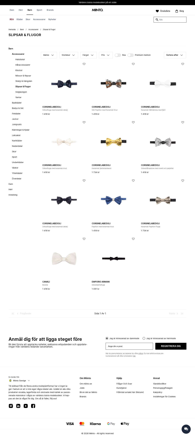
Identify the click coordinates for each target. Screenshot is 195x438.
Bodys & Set (17, 108)
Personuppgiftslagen (163, 388)
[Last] (182, 313)
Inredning (13, 195)
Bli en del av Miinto (88, 392)
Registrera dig (171, 346)
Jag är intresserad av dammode (124, 339)
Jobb (82, 388)
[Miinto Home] (97, 10)
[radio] (107, 338)
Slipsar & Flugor (23, 87)
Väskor (15, 168)
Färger (86, 55)
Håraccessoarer (22, 65)
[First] (13, 313)
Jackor (15, 119)
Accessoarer (39, 20)
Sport (39, 10)
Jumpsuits (17, 125)
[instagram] (11, 406)
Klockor (18, 70)
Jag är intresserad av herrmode (161, 339)
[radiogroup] (146, 338)
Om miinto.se (86, 384)
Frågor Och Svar (124, 384)
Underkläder (18, 162)
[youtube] (25, 406)
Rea (124, 55)
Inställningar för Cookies (164, 397)
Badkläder (17, 103)
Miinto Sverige (19, 380)
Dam (12, 10)
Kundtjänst (121, 388)
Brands (50, 10)
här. (134, 356)
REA (12, 20)
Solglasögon (21, 92)
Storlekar (66, 55)
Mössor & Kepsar (23, 76)
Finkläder (16, 114)
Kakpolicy (157, 392)
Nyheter (52, 20)
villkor (140, 353)
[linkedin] (18, 406)
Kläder (20, 20)
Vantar (18, 97)
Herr (21, 10)
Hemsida (12, 29)
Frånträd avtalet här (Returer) (130, 392)
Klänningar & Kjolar (20, 130)
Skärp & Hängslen (23, 81)
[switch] (120, 55)
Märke (46, 55)
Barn (30, 10)
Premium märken (143, 55)
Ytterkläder (17, 173)
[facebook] (33, 406)
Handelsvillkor (159, 384)
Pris (103, 55)
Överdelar (16, 179)
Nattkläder (17, 141)
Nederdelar (17, 146)
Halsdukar (20, 60)
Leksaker (16, 135)
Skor (28, 20)
